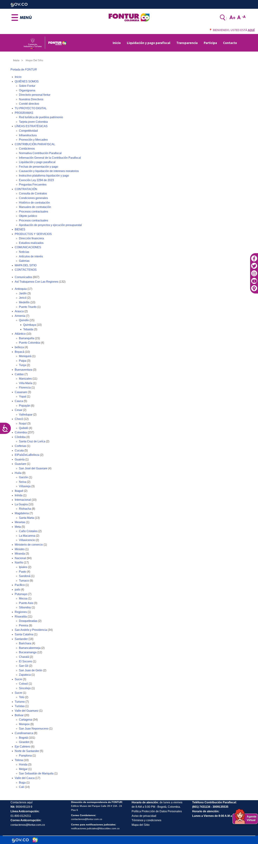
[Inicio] (129, 17)
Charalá (24, 656)
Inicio (117, 43)
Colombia (21, 432)
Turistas (20, 706)
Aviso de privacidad (144, 815)
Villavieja (25, 486)
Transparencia (187, 43)
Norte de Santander (27, 751)
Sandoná (24, 576)
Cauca (19, 401)
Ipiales (23, 567)
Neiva (22, 481)
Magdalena (22, 513)
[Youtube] (254, 279)
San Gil (23, 665)
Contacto (230, 43)
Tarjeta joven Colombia (33, 121)
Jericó (23, 297)
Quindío (24, 320)
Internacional (23, 499)
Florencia (25, 387)
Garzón (23, 477)
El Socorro (25, 661)
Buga (22, 782)
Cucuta (19, 450)
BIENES (20, 229)
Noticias (24, 251)
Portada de (24, 69)
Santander (21, 638)
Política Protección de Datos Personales (157, 811)
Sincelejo (25, 688)
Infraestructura (28, 135)
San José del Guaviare (33, 468)
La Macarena (27, 535)
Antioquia (21, 288)
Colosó (23, 683)
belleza (19, 347)
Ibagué (19, 490)
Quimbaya (29, 324)
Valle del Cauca (25, 778)
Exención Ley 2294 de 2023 (36, 180)
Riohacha (25, 508)
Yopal (22, 396)
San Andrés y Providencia (31, 629)
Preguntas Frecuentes (33, 184)
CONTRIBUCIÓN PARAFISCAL (35, 144)
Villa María (25, 383)
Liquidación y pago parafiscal (148, 43)
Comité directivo (29, 103)
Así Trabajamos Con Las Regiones (36, 281)
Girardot (24, 742)
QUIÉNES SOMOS (27, 81)
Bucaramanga (28, 652)
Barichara (25, 643)
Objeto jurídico (28, 215)
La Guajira (21, 504)
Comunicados (23, 277)
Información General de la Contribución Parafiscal (50, 157)
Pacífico (20, 584)
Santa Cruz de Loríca (32, 441)
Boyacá (19, 351)
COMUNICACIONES (28, 247)
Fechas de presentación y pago (38, 166)
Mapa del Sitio (141, 824)
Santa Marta (26, 517)
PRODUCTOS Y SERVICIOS (33, 233)
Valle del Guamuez (26, 710)
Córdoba (20, 436)
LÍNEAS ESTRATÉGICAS (31, 126)
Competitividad (28, 130)
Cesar (18, 410)
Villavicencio (27, 540)
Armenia (20, 315)
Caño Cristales (28, 531)
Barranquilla (26, 338)
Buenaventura (23, 369)
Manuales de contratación (35, 206)
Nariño (19, 562)
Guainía (20, 459)
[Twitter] (254, 264)
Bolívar (19, 715)
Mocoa (23, 598)
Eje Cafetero (22, 746)
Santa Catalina (24, 634)
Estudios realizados (31, 242)
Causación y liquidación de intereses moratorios (49, 171)
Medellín (24, 302)
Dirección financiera (31, 238)
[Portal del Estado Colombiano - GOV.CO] (20, 840)
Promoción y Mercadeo (33, 139)
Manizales (25, 378)
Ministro (20, 549)
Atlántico (20, 333)
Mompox (24, 724)
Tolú (21, 697)
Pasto (22, 571)
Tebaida (28, 329)
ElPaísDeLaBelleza (27, 454)
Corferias (20, 445)
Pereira (23, 625)
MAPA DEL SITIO (26, 265)
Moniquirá (25, 356)
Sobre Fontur (27, 85)
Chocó (19, 418)
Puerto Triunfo (28, 306)
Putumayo (21, 594)
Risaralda (21, 616)
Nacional (20, 558)
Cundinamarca (24, 733)
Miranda (20, 553)
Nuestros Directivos (31, 99)
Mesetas (20, 522)
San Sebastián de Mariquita (36, 773)
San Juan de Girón (30, 670)
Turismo (20, 701)
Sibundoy (25, 607)
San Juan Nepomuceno (33, 728)
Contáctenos (27, 148)
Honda (23, 764)
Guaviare (20, 463)
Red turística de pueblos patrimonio (41, 117)
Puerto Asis (26, 603)
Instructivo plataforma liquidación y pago (44, 175)
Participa (210, 43)
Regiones (21, 611)
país (17, 589)
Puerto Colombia (29, 342)
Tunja (22, 365)
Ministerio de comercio (29, 544)
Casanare (21, 392)
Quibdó (23, 428)
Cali (21, 786)
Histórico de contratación (34, 202)
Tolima (19, 760)
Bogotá (23, 737)
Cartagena (25, 719)
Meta (18, 526)
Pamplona (25, 755)
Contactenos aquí (21, 802)
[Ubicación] (254, 286)
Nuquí (23, 423)
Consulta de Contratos (33, 193)
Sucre (18, 679)
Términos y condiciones (146, 820)
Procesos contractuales (33, 211)
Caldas (19, 374)
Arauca (19, 311)
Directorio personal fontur (34, 94)
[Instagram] (254, 271)
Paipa (22, 360)
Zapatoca (25, 674)
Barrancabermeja (30, 647)
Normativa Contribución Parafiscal (40, 153)
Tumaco (24, 580)
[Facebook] (254, 256)
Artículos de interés (31, 256)
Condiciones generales (33, 198)
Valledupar (25, 414)
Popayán (24, 405)
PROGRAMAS (24, 112)
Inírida (18, 495)
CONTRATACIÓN (26, 189)
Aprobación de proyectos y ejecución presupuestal (50, 225)
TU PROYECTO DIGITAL (31, 108)
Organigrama (27, 90)
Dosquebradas (28, 620)
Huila (18, 472)
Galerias (24, 260)
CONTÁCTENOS (26, 269)
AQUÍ (251, 30)
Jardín (23, 293)
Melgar (23, 769)
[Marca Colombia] (35, 840)
